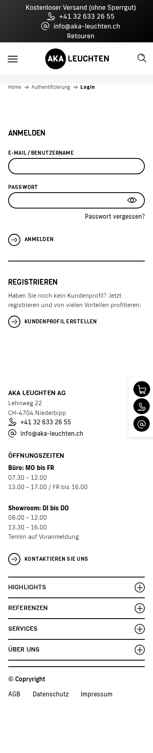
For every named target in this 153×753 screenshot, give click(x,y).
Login (87, 87)
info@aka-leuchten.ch (86, 26)
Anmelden (38, 239)
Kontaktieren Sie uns (56, 558)
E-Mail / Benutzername (41, 152)
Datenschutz (51, 694)
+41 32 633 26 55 (87, 16)
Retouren (80, 36)
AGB (14, 694)
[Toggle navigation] (13, 59)
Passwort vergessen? (115, 216)
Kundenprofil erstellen (60, 321)
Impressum (97, 694)
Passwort (23, 187)
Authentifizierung (50, 87)
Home (14, 87)
